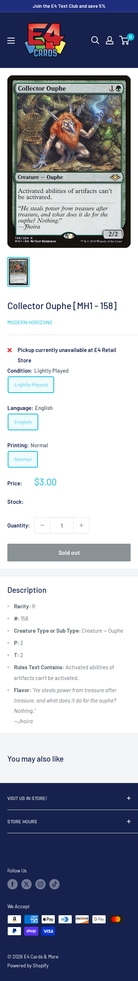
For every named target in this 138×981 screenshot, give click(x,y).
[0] (124, 40)
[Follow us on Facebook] (12, 884)
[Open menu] (11, 41)
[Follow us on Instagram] (40, 884)
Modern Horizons (29, 322)
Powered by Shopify (28, 965)
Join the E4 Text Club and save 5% (69, 6)
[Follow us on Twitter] (26, 884)
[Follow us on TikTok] (54, 884)
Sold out (69, 552)
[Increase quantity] (81, 525)
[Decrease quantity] (42, 525)
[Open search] (95, 40)
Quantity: (18, 525)
